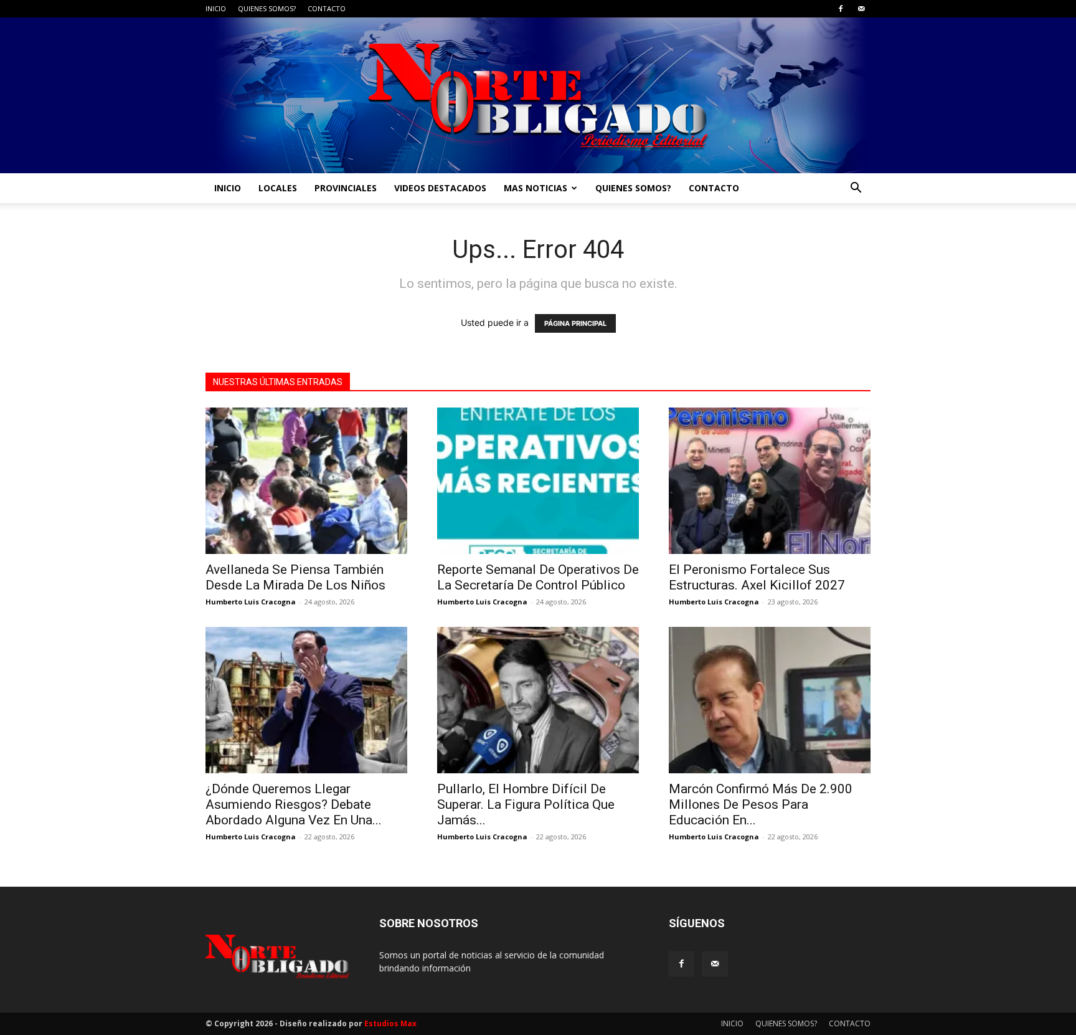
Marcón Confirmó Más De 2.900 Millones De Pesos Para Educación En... (760, 804)
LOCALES (277, 188)
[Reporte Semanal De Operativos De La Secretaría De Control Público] (538, 481)
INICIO (215, 8)
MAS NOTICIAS (535, 188)
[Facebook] (840, 8)
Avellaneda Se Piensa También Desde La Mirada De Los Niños (295, 577)
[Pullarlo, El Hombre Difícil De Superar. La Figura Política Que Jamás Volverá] (538, 700)
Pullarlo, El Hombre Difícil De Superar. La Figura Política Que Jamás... (526, 804)
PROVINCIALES (345, 188)
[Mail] (861, 8)
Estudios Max (390, 1023)
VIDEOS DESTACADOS (440, 188)
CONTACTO (327, 8)
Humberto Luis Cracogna (250, 601)
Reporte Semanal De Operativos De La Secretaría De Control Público (538, 577)
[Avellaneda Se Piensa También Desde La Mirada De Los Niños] (306, 481)
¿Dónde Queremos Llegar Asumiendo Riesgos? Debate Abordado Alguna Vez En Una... (293, 804)
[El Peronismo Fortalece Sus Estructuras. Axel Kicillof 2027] (770, 481)
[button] (856, 189)
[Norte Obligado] (538, 95)
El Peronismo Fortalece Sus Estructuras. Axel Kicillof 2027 (757, 577)
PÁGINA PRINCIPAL (575, 323)
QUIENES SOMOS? (267, 8)
